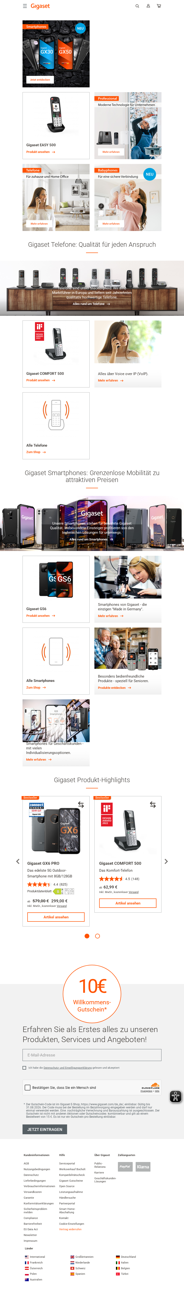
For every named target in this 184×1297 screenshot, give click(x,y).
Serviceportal (67, 1163)
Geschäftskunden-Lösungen (105, 1180)
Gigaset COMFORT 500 (120, 863)
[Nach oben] (178, 1274)
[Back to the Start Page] (40, 6)
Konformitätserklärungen (39, 1203)
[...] (159, 7)
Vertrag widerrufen (70, 1229)
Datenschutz (31, 1175)
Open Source (67, 1186)
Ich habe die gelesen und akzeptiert (74, 1067)
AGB (26, 1163)
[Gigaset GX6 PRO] (56, 829)
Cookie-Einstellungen (71, 1223)
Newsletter (30, 1235)
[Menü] (25, 6)
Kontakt (64, 1218)
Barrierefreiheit (33, 1223)
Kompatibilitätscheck (72, 1175)
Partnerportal (67, 1203)
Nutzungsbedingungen (37, 1169)
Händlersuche (67, 1197)
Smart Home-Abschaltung (67, 1210)
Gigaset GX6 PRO (43, 863)
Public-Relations (100, 1165)
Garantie (29, 1197)
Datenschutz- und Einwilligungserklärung (68, 1067)
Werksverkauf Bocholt (72, 1169)
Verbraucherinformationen (39, 1186)
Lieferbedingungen (35, 1180)
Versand (62, 906)
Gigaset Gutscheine (71, 1180)
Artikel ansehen (56, 917)
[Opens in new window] (58, 891)
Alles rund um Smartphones (88, 539)
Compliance (31, 1218)
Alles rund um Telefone (88, 304)
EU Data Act (31, 1229)
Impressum (30, 1240)
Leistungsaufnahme (71, 1192)
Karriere (99, 1172)
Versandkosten (33, 1192)
